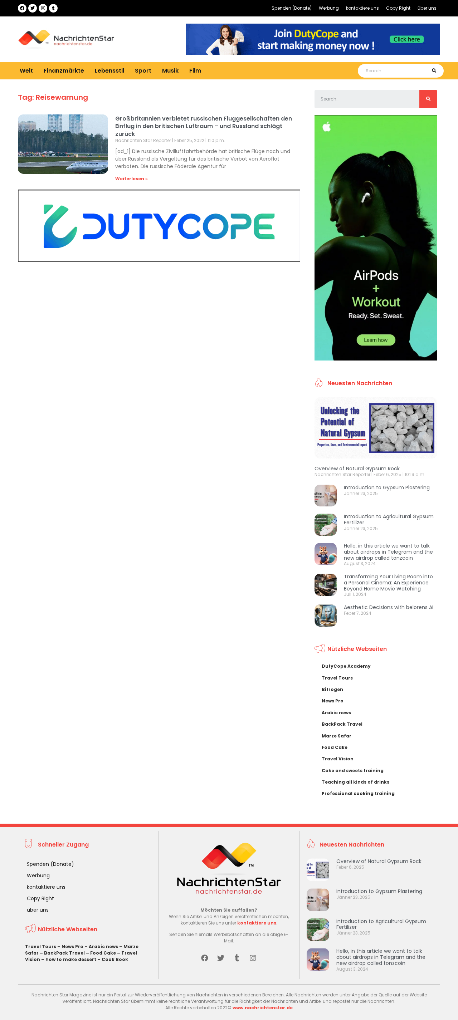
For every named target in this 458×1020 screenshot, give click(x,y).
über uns (427, 8)
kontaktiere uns (362, 8)
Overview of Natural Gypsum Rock (357, 468)
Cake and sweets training (353, 771)
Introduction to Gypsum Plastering (387, 487)
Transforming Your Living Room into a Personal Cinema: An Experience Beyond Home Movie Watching (388, 582)
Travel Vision (338, 759)
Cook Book (115, 959)
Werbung (329, 8)
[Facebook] (22, 8)
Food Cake (334, 747)
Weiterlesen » (131, 179)
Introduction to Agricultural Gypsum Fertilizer (389, 519)
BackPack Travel (342, 724)
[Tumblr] (53, 8)
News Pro (333, 701)
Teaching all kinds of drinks (355, 782)
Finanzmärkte (64, 71)
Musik (170, 71)
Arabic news (336, 713)
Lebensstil (109, 71)
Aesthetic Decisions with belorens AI (388, 607)
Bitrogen (332, 689)
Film (195, 71)
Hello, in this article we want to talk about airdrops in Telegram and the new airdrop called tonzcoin (388, 552)
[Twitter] (32, 8)
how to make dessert (70, 959)
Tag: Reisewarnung (53, 97)
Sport (143, 71)
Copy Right (398, 8)
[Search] (434, 71)
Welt (26, 71)
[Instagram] (43, 8)
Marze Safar (336, 736)
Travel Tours (337, 678)
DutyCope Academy (346, 666)
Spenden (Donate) (292, 8)
